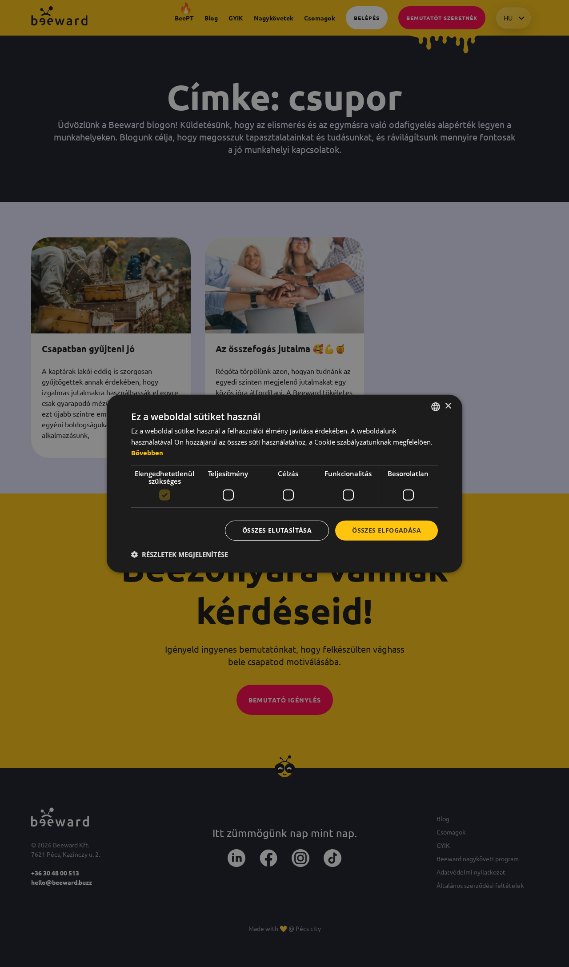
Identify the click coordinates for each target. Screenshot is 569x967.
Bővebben (147, 452)
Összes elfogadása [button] (386, 530)
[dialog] (284, 483)
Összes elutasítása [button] (277, 530)
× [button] (448, 406)
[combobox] (435, 406)
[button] (179, 554)
